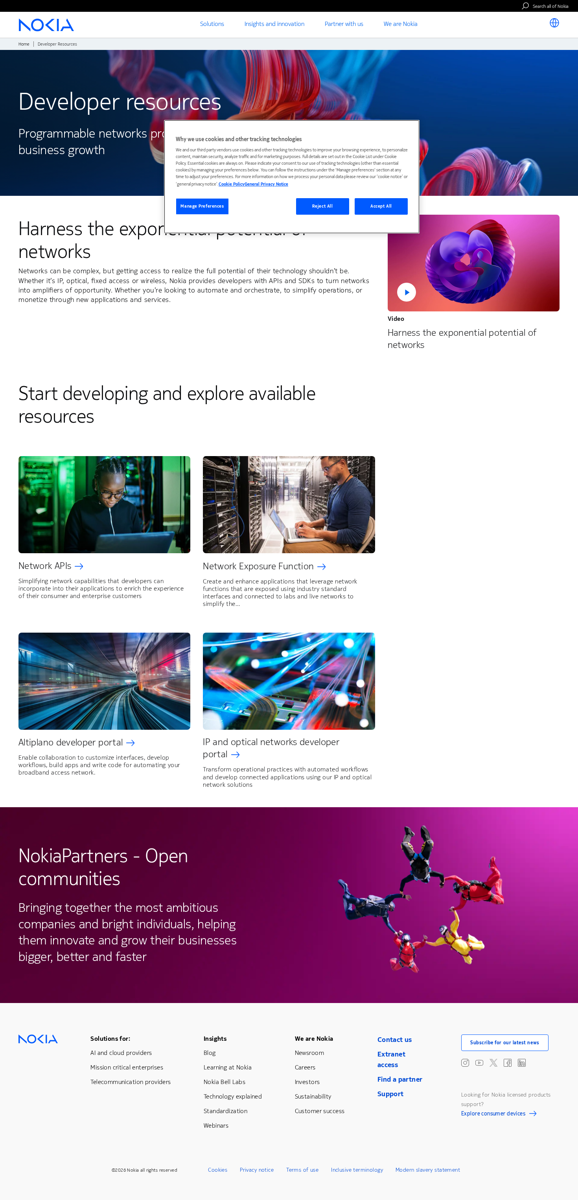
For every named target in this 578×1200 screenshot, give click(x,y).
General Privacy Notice (266, 184)
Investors (307, 1082)
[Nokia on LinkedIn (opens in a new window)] (522, 1063)
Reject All (322, 206)
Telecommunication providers (130, 1082)
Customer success (320, 1111)
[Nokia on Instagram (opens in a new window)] (465, 1063)
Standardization (225, 1111)
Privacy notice (257, 1170)
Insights (215, 1038)
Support (390, 1094)
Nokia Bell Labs (224, 1082)
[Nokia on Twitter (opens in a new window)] (493, 1063)
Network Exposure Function (258, 566)
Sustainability (313, 1096)
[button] (474, 263)
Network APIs (44, 566)
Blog (210, 1052)
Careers (305, 1067)
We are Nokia (314, 1038)
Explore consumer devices (493, 1114)
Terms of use (302, 1170)
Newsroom (309, 1052)
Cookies (217, 1170)
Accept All (381, 206)
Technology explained (233, 1096)
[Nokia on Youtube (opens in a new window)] (479, 1063)
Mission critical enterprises (126, 1067)
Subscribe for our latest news (504, 1043)
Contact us (394, 1039)
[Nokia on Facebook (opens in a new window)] (508, 1063)
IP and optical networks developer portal (271, 748)
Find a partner (400, 1079)
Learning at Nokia (228, 1067)
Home (23, 44)
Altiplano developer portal (70, 742)
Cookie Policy (232, 184)
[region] (292, 177)
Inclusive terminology (357, 1170)
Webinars (216, 1125)
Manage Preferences (202, 206)
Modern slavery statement (428, 1170)
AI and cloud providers (121, 1052)
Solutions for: (110, 1038)
